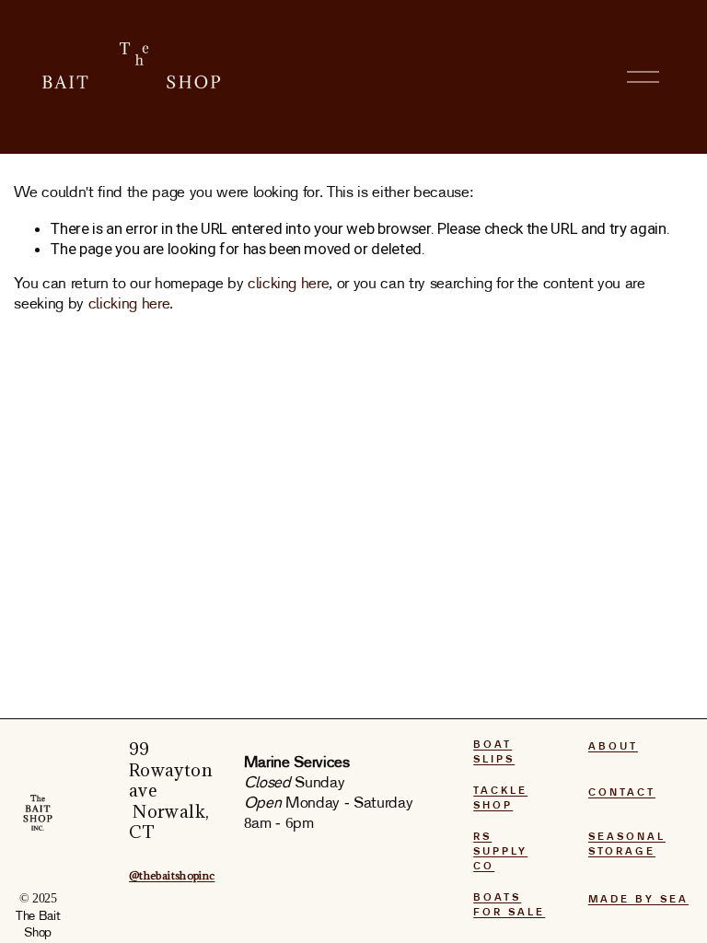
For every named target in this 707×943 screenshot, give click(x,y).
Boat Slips (494, 752)
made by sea (638, 900)
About (613, 747)
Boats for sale (509, 905)
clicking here (289, 284)
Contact (621, 793)
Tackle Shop (500, 798)
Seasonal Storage (627, 844)
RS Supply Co (500, 852)
